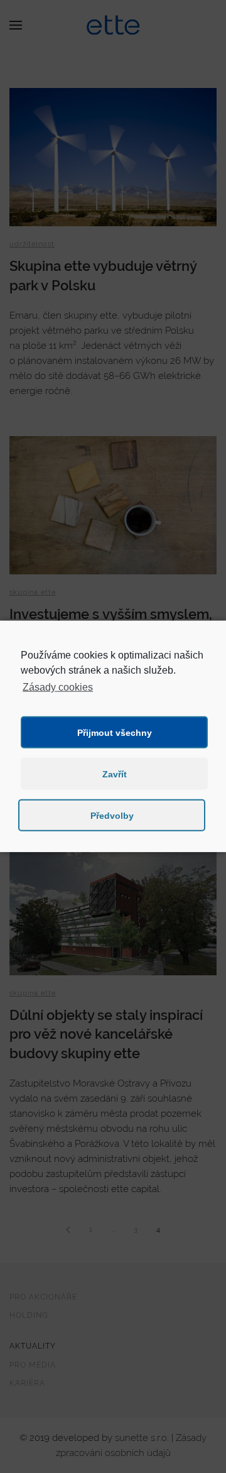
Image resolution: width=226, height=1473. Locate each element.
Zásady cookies (58, 687)
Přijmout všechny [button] (114, 733)
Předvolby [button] (112, 816)
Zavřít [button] (114, 774)
